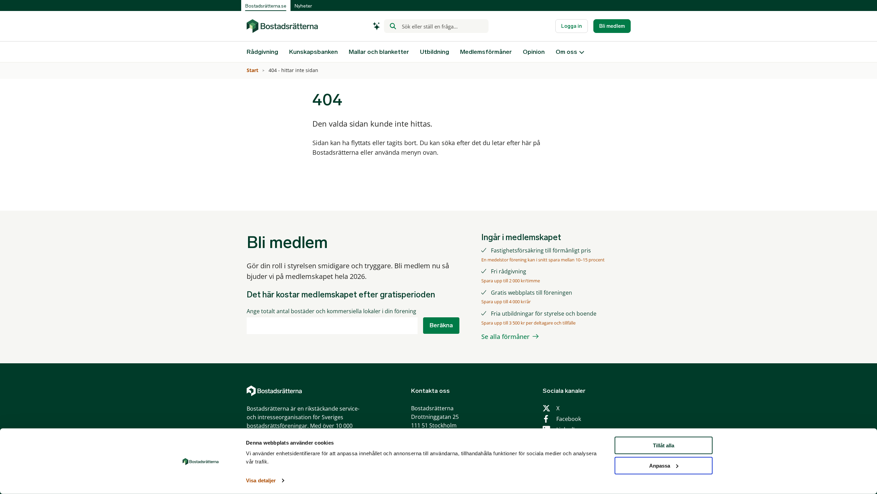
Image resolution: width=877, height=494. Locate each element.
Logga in (571, 26)
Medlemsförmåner (486, 52)
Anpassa (659, 466)
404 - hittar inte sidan (294, 70)
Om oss (566, 52)
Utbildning (434, 52)
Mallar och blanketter (379, 52)
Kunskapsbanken (313, 52)
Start (253, 70)
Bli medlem (612, 26)
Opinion (534, 52)
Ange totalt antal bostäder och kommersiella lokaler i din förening (331, 311)
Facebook (568, 419)
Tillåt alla (663, 445)
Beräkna (441, 325)
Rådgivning (262, 52)
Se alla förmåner (505, 336)
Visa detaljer (261, 480)
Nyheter (303, 6)
